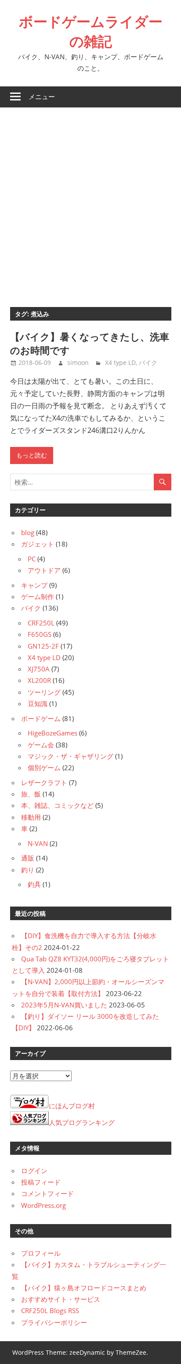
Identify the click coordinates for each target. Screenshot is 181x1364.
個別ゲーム (44, 767)
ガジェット (37, 543)
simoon (78, 362)
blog (27, 532)
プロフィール (41, 1253)
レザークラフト (44, 782)
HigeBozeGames (52, 732)
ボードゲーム (41, 718)
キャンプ (34, 585)
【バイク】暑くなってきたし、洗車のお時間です (89, 343)
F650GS (39, 634)
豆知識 (37, 703)
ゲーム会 (41, 744)
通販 (27, 857)
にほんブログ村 (72, 1105)
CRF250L (41, 622)
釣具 (34, 884)
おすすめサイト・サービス (60, 1299)
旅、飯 (31, 793)
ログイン (34, 1170)
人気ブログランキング (82, 1122)
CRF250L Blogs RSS (50, 1310)
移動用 (31, 817)
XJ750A (39, 668)
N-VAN (38, 843)
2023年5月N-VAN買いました (64, 1004)
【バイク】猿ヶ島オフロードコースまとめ (83, 1287)
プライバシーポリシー (54, 1322)
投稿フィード (41, 1182)
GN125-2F (43, 646)
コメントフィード (47, 1193)
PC (32, 558)
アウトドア (44, 570)
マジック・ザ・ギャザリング (70, 756)
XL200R (39, 680)
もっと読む (31, 455)
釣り (27, 869)
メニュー (42, 96)
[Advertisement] (90, 202)
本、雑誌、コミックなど (57, 805)
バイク (148, 362)
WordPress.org (43, 1205)
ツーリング (44, 692)
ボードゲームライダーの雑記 (91, 31)
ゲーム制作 (37, 596)
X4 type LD (120, 362)
